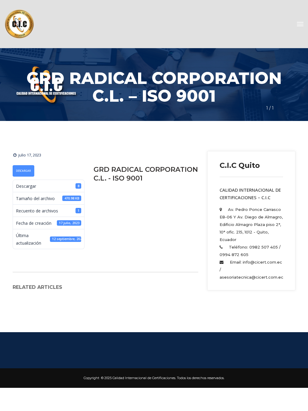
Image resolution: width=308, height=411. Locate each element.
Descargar (23, 171)
